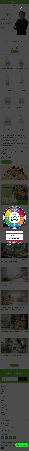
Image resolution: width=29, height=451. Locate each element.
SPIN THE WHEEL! (14, 239)
